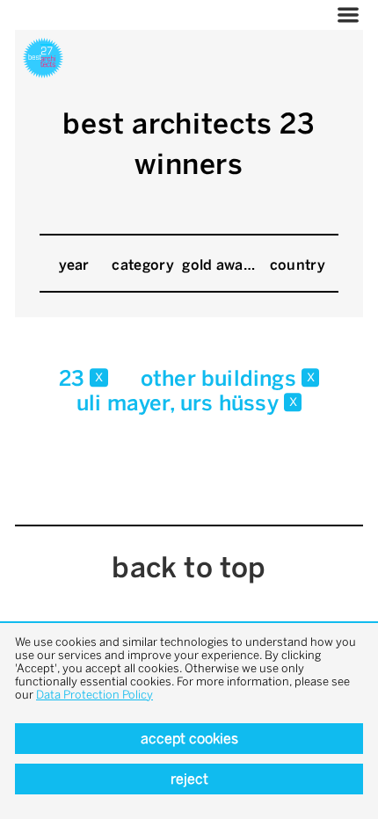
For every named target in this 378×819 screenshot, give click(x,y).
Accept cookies (189, 738)
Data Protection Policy (94, 694)
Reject (189, 779)
